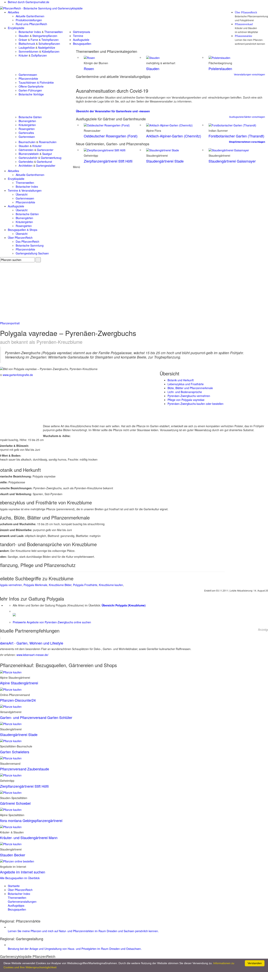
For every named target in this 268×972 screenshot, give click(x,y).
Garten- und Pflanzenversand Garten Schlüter (36, 717)
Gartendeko (26, 162)
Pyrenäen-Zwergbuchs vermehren (189, 396)
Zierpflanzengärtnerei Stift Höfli (108, 161)
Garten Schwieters (14, 751)
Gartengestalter (45, 165)
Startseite (14, 886)
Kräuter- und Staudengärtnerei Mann (28, 837)
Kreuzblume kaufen (111, 585)
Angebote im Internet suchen (22, 871)
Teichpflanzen (50, 40)
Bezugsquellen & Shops (22, 230)
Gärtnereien (26, 150)
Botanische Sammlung (30, 245)
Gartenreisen (27, 137)
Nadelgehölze (46, 47)
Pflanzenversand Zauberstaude (24, 768)
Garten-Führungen (30, 90)
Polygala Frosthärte (85, 585)
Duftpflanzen (39, 55)
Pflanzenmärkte (243, 36)
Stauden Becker (12, 854)
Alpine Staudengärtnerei (19, 682)
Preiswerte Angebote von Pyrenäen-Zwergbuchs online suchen (52, 622)
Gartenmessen (28, 75)
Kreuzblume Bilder (60, 585)
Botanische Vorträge (31, 94)
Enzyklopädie (16, 28)
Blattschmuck (27, 44)
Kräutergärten (27, 125)
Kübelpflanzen (50, 51)
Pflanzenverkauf (244, 24)
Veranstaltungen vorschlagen (249, 74)
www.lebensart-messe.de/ (32, 655)
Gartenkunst (44, 162)
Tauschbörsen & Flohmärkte (36, 82)
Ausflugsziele (81, 40)
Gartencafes (26, 133)
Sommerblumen (28, 51)
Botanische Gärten (30, 117)
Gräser (23, 40)
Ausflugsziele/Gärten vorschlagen (247, 116)
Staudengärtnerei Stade (165, 161)
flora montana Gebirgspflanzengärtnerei (31, 820)
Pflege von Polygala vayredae (186, 400)
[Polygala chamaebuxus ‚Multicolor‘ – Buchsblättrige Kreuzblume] (14, 614)
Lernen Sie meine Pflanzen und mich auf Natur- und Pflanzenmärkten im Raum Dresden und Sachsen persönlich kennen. (83, 931)
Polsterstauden (220, 68)
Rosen (89, 68)
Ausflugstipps (16, 905)
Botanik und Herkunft (181, 380)
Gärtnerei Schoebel (15, 803)
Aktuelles (13, 12)
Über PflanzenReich (246, 12)
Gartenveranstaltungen (22, 901)
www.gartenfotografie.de (18, 375)
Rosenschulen (48, 142)
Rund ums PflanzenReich (31, 24)
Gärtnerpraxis (81, 32)
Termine (78, 36)
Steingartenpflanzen (44, 36)
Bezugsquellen (82, 44)
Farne (34, 40)
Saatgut (47, 154)
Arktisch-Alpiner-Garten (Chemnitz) (173, 135)
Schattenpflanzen (49, 44)
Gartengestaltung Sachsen (32, 253)
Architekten (26, 165)
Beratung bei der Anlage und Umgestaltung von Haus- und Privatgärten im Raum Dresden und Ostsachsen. (75, 949)
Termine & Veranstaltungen (25, 190)
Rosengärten (27, 129)
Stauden (24, 36)
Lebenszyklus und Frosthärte (186, 384)
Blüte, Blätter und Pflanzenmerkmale (190, 388)
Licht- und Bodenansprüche (185, 392)
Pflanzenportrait (10, 323)
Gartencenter (45, 150)
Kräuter (23, 55)
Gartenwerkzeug (51, 158)
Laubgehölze (27, 47)
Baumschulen (27, 142)
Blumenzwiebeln (29, 154)
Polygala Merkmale (35, 585)
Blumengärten (27, 121)
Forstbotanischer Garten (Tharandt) (236, 135)
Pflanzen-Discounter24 (18, 700)
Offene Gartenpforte (31, 86)
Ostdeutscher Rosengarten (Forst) (111, 135)
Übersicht (21, 194)
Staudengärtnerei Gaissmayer (232, 161)
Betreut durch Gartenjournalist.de (28, 2)
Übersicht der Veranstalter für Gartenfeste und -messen (113, 111)
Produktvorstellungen (29, 20)
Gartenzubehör (28, 158)
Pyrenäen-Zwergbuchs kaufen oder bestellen (195, 404)
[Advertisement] (134, 291)
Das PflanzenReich (27, 241)
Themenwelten (53, 32)
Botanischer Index (30, 32)
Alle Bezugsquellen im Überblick (20, 878)
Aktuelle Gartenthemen (30, 16)
